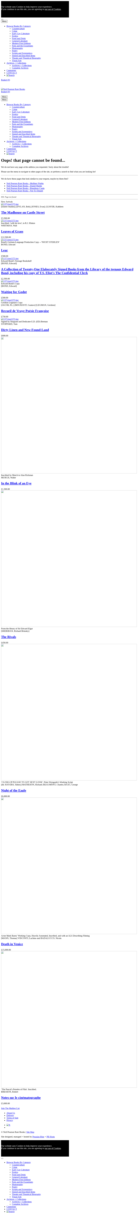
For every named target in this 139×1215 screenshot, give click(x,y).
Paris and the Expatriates (22, 46)
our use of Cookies (53, 9)
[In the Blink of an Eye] (69, 473)
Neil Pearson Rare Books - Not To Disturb (25, 191)
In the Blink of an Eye (16, 483)
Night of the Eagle (13, 790)
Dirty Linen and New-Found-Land (25, 330)
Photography (17, 48)
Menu (4, 21)
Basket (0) (5, 80)
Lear (4, 250)
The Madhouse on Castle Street (23, 212)
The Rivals (8, 637)
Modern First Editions (21, 43)
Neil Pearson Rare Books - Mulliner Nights (25, 183)
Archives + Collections (16, 63)
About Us (11, 1113)
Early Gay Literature (21, 33)
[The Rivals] (69, 626)
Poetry (15, 51)
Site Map (30, 1132)
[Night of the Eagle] (69, 780)
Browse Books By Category (19, 26)
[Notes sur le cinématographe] (69, 1087)
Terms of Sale (12, 1118)
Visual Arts (16, 60)
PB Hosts (51, 1137)
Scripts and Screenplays (22, 53)
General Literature (20, 41)
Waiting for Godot (14, 292)
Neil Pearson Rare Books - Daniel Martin (24, 186)
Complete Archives (20, 68)
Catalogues (11, 70)
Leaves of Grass (12, 231)
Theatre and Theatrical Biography (26, 58)
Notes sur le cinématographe (21, 1097)
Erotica (15, 36)
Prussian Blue (38, 1137)
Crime (14, 31)
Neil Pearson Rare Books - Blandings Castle (26, 188)
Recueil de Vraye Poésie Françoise (25, 311)
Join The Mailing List (10, 1108)
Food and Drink (19, 38)
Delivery (10, 1115)
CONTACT (12, 73)
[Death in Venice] (69, 933)
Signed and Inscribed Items (23, 55)
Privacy (10, 1120)
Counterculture (18, 28)
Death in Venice (12, 944)
